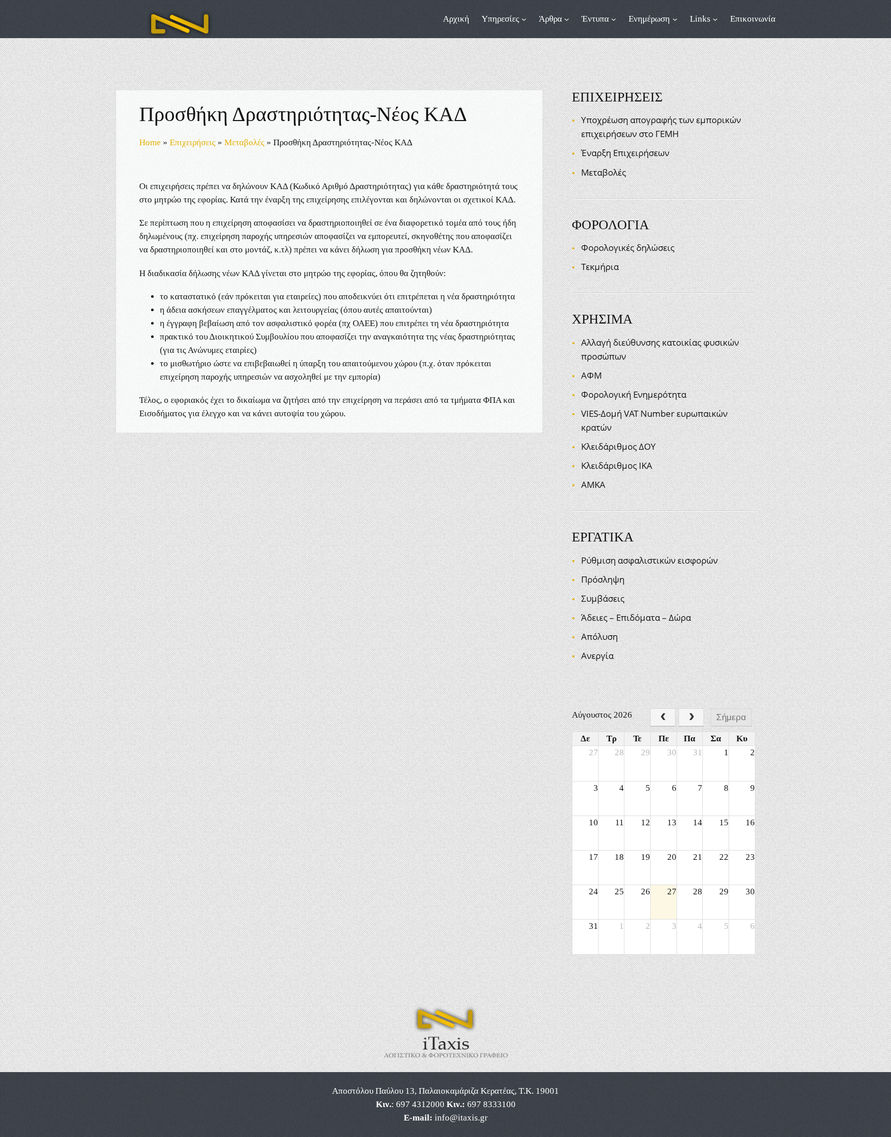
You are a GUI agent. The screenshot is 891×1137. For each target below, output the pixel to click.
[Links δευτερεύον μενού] (715, 19)
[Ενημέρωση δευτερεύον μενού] (675, 19)
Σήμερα (731, 717)
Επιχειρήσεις (193, 142)
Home (150, 142)
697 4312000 (420, 1104)
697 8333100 (491, 1104)
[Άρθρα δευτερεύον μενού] (566, 19)
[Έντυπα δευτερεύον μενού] (613, 19)
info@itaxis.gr (461, 1118)
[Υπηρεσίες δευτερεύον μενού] (523, 19)
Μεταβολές (244, 142)
